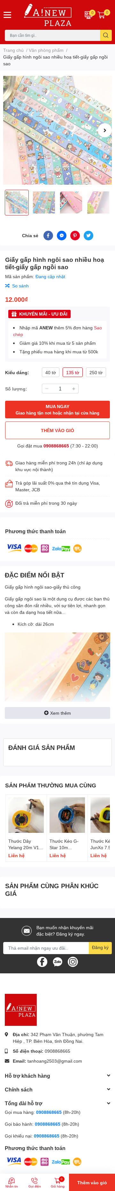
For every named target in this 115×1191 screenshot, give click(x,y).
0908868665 (56, 445)
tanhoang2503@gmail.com (54, 1061)
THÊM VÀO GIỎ (57, 430)
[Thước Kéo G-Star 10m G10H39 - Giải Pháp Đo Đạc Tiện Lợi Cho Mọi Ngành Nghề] (67, 815)
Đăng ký (100, 947)
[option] (57, 130)
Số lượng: (16, 388)
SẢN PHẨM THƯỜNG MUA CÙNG (50, 785)
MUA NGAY (57, 409)
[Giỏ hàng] (101, 15)
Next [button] (105, 130)
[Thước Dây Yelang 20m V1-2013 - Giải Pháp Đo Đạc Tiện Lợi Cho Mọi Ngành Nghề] (26, 815)
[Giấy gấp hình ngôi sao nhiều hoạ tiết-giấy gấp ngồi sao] (57, 130)
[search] (106, 35)
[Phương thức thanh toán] (44, 548)
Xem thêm (60, 713)
